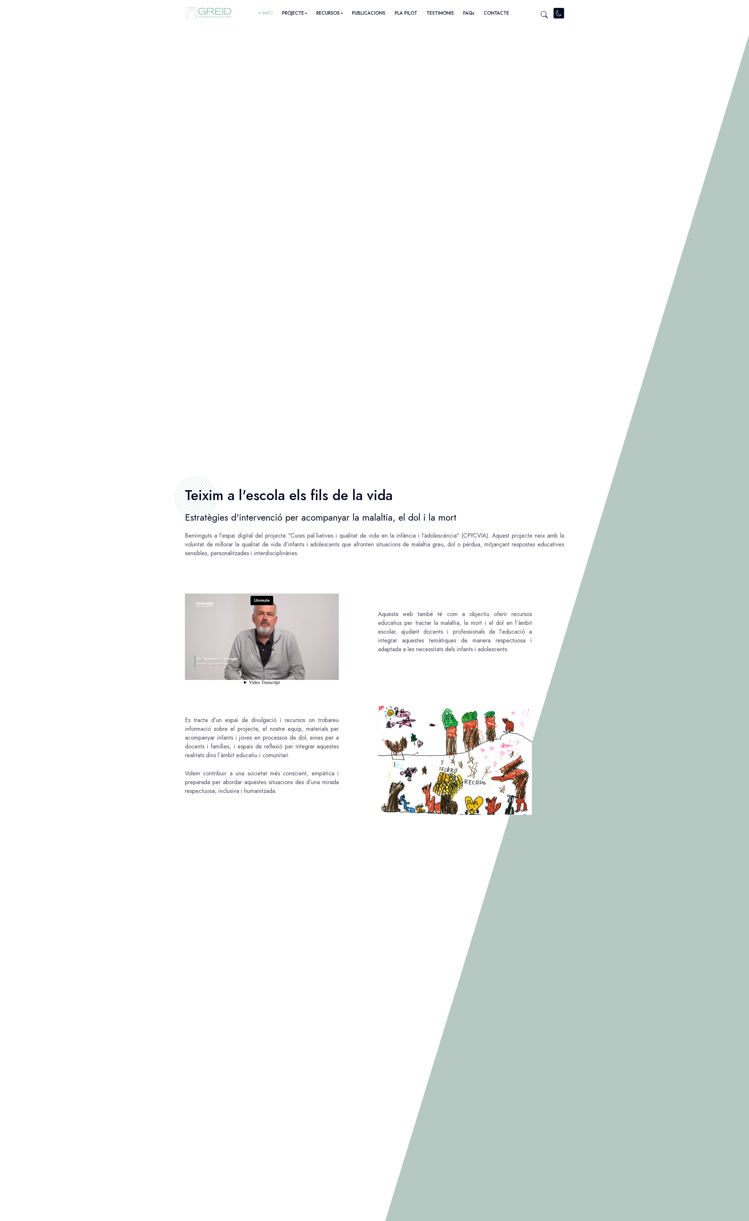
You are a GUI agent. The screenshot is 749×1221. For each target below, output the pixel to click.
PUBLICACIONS (368, 13)
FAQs (468, 13)
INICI (267, 13)
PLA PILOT (406, 13)
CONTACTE (496, 13)
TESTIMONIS (440, 13)
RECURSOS (328, 13)
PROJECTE (293, 13)
